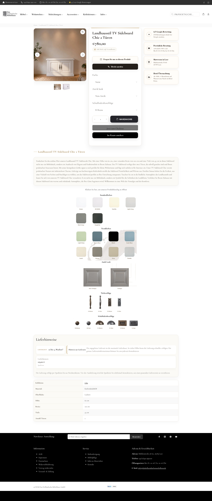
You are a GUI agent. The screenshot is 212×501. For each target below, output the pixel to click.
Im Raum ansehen (115, 135)
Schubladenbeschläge (102, 103)
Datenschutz (43, 461)
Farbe (95, 75)
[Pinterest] (170, 436)
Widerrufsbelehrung (46, 464)
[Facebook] (204, 2)
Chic (86, 383)
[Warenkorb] (203, 14)
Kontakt (91, 464)
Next (82, 54)
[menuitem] (24, 14)
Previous (37, 54)
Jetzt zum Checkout (115, 128)
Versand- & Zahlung (46, 471)
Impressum (43, 457)
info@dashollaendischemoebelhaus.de (152, 468)
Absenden (136, 437)
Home (35, 25)
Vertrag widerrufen (46, 468)
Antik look (97, 89)
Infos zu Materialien (95, 461)
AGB (40, 454)
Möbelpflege (92, 457)
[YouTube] (176, 436)
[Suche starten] (172, 14)
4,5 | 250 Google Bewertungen (80, 2)
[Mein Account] (208, 14)
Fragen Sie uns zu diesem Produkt (117, 59)
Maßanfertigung (94, 454)
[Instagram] (208, 2)
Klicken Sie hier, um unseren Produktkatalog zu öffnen (106, 189)
